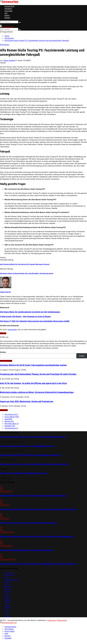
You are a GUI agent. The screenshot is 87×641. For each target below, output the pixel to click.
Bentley (7, 15)
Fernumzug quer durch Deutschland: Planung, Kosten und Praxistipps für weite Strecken (38, 374)
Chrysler (8, 600)
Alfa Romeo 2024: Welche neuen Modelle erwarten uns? (24, 473)
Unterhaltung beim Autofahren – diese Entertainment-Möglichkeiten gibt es (33, 437)
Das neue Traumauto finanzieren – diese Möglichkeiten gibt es (27, 446)
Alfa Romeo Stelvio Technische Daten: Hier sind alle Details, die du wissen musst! (26, 273)
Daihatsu (8, 607)
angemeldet (12, 329)
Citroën (7, 602)
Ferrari (7, 609)
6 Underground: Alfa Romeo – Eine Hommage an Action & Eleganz (25, 316)
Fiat (6, 611)
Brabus (7, 589)
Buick (6, 593)
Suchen (3, 352)
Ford (6, 614)
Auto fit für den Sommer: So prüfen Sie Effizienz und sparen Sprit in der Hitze (33, 383)
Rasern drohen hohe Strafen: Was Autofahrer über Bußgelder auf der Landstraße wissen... (39, 564)
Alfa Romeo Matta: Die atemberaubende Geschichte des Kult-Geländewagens (30, 312)
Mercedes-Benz (12, 423)
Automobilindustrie (12, 579)
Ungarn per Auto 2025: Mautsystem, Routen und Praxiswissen (26, 401)
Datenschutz (62, 620)
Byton (7, 595)
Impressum (51, 620)
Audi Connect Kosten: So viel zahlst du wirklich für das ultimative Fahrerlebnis (34, 464)
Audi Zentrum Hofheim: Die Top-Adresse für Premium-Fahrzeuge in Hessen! (25, 264)
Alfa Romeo (8, 9)
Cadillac (8, 598)
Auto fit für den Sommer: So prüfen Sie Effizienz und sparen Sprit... (29, 523)
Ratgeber (7, 18)
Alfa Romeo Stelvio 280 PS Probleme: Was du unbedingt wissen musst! (30, 455)
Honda (7, 616)
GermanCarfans (9, 6)
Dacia (7, 605)
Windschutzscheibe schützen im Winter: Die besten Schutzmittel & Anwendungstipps (37, 392)
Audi (6, 13)
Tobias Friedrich (9, 60)
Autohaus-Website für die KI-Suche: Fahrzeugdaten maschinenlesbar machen (33, 365)
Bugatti (7, 591)
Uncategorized (11, 428)
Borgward (8, 586)
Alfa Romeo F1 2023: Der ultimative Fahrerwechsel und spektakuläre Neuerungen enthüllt (34, 321)
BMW (7, 584)
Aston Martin (9, 11)
